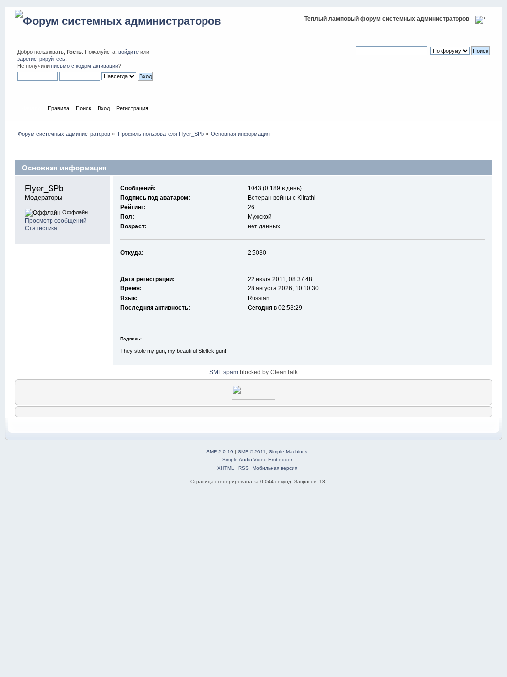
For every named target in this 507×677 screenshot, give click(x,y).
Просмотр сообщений (56, 220)
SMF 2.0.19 (219, 451)
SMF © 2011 (252, 451)
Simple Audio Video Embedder (257, 459)
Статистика (41, 228)
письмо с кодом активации (84, 66)
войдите (128, 52)
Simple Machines (288, 451)
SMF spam (223, 372)
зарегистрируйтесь (41, 59)
